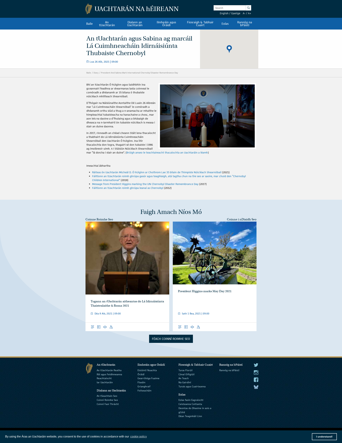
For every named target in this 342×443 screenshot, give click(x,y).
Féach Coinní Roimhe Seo (171, 339)
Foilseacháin (144, 390)
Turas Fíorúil (185, 370)
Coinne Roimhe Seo (99, 219)
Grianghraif (144, 386)
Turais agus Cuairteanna (192, 386)
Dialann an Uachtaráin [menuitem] (134, 23)
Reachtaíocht (104, 378)
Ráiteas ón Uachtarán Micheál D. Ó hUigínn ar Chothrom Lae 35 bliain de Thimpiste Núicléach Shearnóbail (156, 172)
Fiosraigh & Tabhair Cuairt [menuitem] (200, 23)
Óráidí (141, 374)
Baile (88, 72)
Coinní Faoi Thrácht (108, 404)
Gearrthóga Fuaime (148, 378)
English (224, 13)
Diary (96, 72)
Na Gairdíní (184, 382)
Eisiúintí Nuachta (147, 370)
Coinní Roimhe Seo (107, 400)
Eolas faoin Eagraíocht (190, 400)
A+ (249, 13)
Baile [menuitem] (89, 24)
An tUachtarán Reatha (109, 370)
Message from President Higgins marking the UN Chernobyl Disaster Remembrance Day (145, 184)
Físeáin (141, 382)
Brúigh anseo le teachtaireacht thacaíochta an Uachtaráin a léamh (167, 152)
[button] (229, 49)
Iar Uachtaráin (105, 382)
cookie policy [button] (138, 436)
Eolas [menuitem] (225, 24)
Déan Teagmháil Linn (190, 416)
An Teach (183, 378)
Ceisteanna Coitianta (190, 404)
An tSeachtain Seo (107, 395)
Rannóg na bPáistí (229, 370)
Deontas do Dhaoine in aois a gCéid (194, 410)
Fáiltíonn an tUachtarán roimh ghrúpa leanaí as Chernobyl (127, 188)
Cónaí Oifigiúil (186, 374)
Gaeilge (235, 13)
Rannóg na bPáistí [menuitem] (244, 23)
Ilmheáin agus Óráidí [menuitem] (166, 23)
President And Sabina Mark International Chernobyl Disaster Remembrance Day (139, 72)
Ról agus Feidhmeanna (109, 374)
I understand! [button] (324, 436)
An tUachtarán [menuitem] (107, 23)
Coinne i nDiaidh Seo (241, 219)
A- (244, 13)
